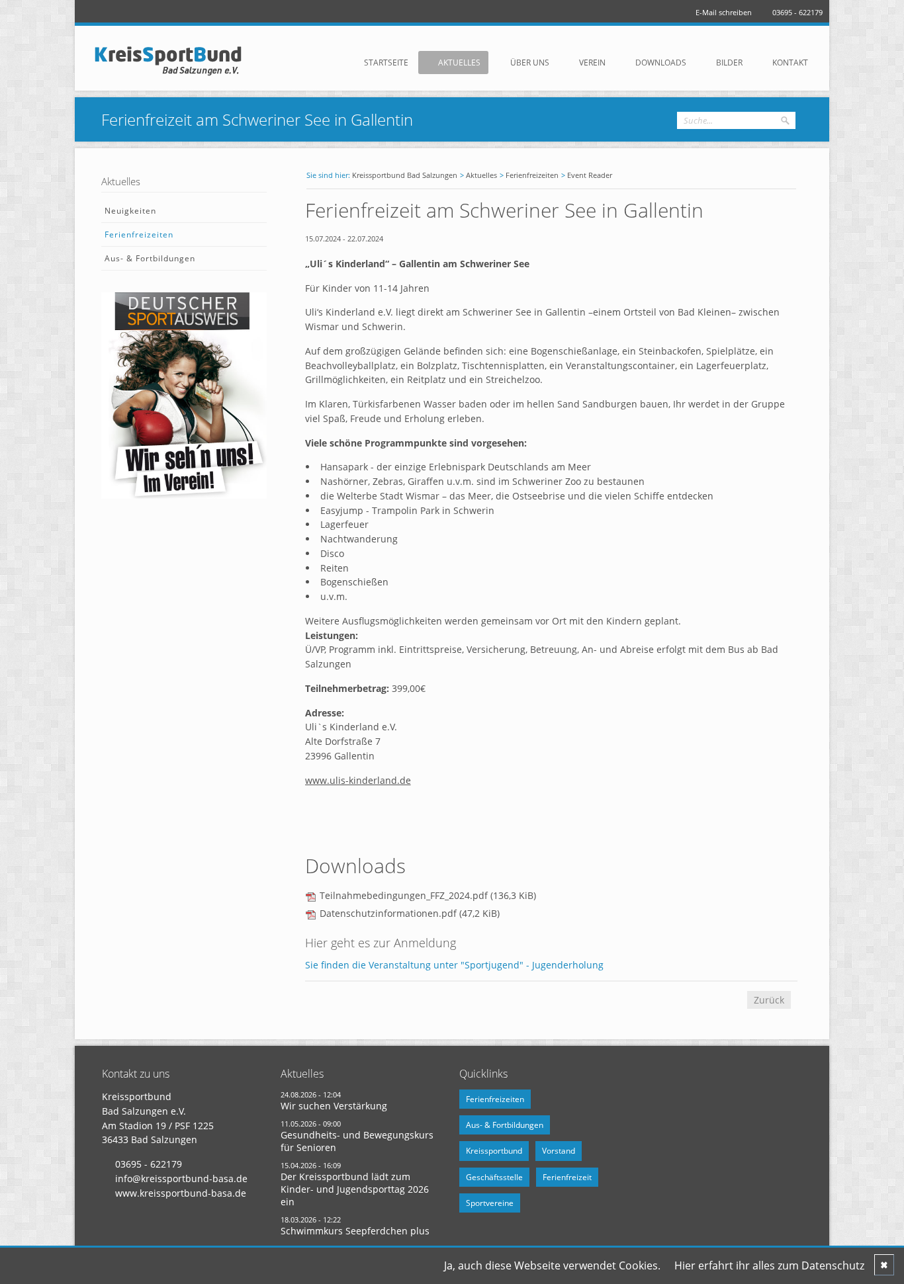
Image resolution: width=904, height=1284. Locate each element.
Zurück (769, 1000)
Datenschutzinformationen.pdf (410, 913)
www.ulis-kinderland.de (358, 780)
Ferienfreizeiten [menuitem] (139, 234)
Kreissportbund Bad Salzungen (404, 175)
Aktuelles (481, 175)
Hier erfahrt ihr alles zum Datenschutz (769, 1265)
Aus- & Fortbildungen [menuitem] (150, 258)
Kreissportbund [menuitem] (494, 1150)
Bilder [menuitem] (729, 62)
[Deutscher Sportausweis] (184, 495)
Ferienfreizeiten (532, 175)
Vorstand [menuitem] (558, 1150)
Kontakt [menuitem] (790, 62)
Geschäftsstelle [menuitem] (494, 1177)
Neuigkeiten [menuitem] (130, 210)
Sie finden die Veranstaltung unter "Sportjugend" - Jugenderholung (454, 965)
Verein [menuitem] (592, 62)
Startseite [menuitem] (386, 62)
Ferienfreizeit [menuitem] (567, 1177)
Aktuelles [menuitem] (459, 62)
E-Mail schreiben (724, 12)
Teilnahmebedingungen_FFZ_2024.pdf (428, 895)
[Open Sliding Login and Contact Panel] (458, 32)
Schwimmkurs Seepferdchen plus (355, 1230)
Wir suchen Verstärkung (334, 1105)
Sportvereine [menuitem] (490, 1203)
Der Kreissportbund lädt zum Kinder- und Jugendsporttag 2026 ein (355, 1189)
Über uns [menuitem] (529, 62)
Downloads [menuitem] (660, 62)
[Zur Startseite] (174, 60)
